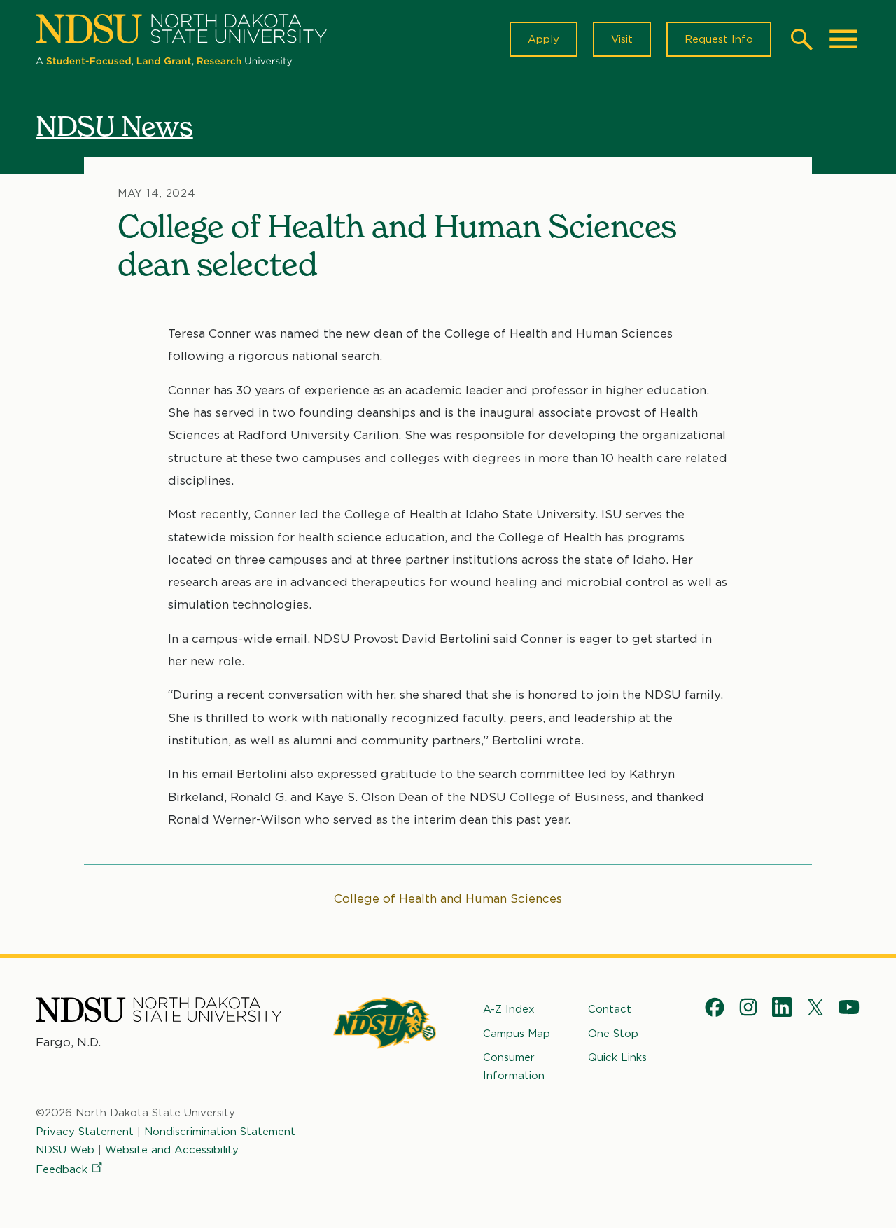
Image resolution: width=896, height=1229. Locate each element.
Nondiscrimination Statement (219, 1131)
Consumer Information (514, 1066)
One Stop (613, 1033)
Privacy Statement (85, 1131)
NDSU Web (65, 1150)
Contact (609, 1009)
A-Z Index (509, 1009)
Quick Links (617, 1057)
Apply (543, 39)
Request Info (719, 39)
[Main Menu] (843, 39)
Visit (622, 39)
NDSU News (114, 125)
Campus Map (516, 1033)
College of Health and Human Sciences (448, 898)
